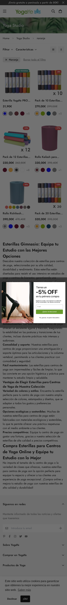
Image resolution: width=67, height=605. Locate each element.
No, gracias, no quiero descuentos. (49, 317)
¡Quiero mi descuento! (49, 312)
